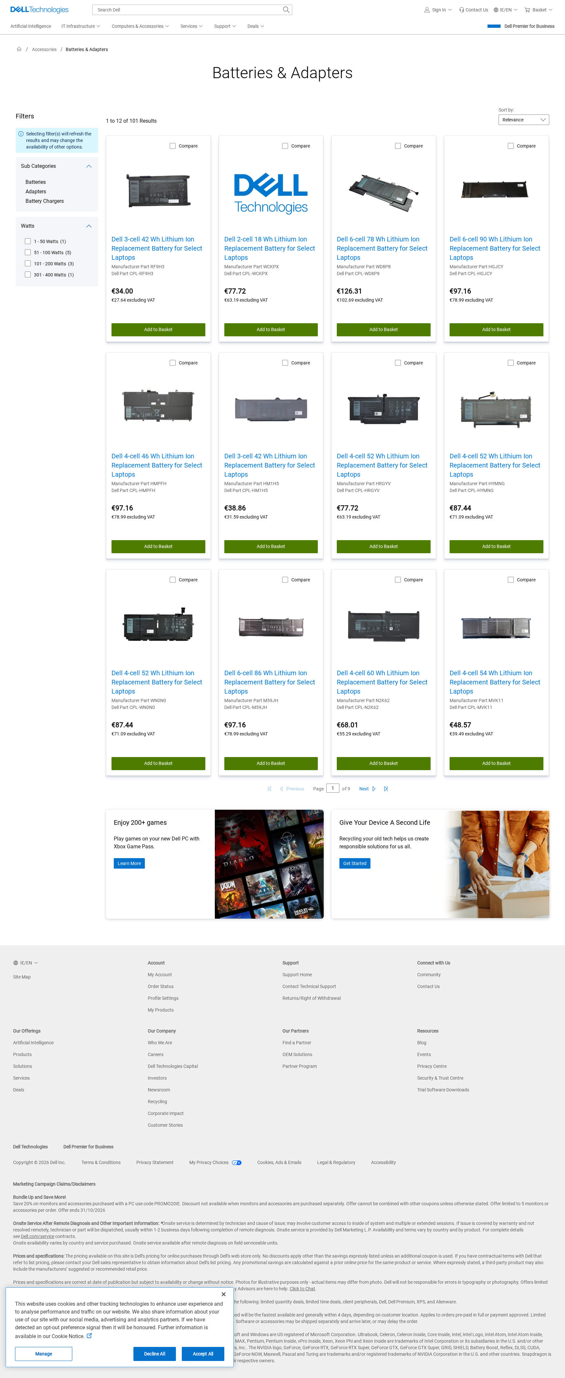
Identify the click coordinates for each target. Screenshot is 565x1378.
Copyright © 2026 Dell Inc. (39, 1162)
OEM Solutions (297, 1054)
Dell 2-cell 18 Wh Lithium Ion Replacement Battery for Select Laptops (269, 248)
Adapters (36, 191)
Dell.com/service (37, 1236)
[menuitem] (81, 26)
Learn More (129, 863)
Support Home (297, 974)
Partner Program (299, 1066)
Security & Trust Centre (440, 1078)
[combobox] (192, 10)
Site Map (22, 977)
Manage (43, 1353)
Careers (155, 1054)
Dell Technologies (30, 1146)
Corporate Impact (166, 1113)
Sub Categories (38, 166)
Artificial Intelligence (33, 1042)
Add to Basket (158, 329)
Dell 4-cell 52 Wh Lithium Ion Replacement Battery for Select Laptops (382, 465)
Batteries (36, 182)
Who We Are (160, 1042)
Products (22, 1054)
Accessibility (383, 1162)
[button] (439, 10)
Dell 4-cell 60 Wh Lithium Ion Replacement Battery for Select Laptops (382, 682)
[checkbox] (45, 241)
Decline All (154, 1353)
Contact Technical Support (309, 986)
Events (424, 1054)
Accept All (203, 1353)
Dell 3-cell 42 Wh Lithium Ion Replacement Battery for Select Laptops (156, 248)
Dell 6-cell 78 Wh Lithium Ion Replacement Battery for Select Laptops (382, 248)
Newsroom (159, 1089)
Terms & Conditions (101, 1162)
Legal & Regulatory (336, 1162)
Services (21, 1078)
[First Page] (269, 789)
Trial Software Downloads (443, 1089)
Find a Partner (296, 1042)
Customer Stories (165, 1125)
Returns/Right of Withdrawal (311, 998)
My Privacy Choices (209, 1162)
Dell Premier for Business (530, 26)
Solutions (22, 1066)
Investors (157, 1078)
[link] (473, 10)
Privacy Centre (432, 1066)
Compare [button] (188, 146)
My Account (160, 974)
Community (429, 974)
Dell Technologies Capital (173, 1066)
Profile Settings (163, 998)
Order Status (161, 986)
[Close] (223, 1294)
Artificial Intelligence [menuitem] (30, 26)
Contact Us (428, 986)
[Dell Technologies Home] (39, 10)
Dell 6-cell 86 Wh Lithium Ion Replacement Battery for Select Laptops (269, 682)
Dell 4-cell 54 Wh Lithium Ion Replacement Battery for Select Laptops (495, 682)
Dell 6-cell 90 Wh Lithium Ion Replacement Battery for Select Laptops (495, 248)
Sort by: (506, 110)
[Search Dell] (286, 10)
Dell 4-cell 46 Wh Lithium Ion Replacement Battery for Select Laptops (156, 465)
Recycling (157, 1101)
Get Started (355, 863)
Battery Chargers (45, 201)
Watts (27, 226)
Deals (18, 1089)
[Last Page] (386, 789)
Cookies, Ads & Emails (279, 1162)
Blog (421, 1042)
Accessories (44, 49)
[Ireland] (19, 49)
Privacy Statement (155, 1162)
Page (318, 788)
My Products (161, 1010)
